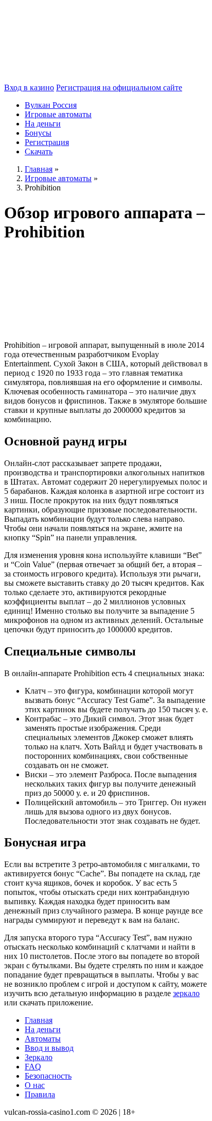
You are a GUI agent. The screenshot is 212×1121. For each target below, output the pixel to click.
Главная (38, 1020)
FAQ (33, 1066)
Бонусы (38, 133)
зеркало (186, 993)
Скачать (38, 151)
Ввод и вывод (49, 1048)
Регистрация (47, 142)
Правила (40, 1094)
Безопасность (48, 1075)
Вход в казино (29, 87)
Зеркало (38, 1057)
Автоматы (43, 1038)
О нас (35, 1085)
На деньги (43, 123)
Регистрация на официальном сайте (119, 87)
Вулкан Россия (51, 105)
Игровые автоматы (58, 114)
